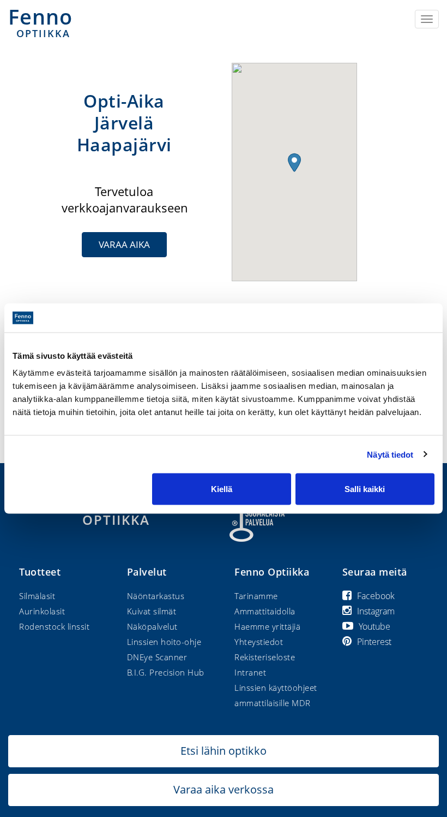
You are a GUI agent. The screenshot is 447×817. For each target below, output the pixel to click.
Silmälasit (37, 595)
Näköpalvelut (152, 626)
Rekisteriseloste (264, 657)
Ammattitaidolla (264, 611)
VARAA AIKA (124, 244)
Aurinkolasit (42, 611)
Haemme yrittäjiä (267, 626)
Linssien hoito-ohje (164, 641)
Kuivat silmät (152, 611)
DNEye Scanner (157, 657)
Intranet (250, 672)
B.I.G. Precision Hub (165, 672)
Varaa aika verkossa (223, 789)
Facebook (376, 596)
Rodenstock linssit (54, 626)
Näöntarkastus (156, 595)
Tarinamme (256, 595)
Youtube (374, 626)
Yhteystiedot (258, 641)
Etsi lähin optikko (223, 750)
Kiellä (221, 489)
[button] (294, 162)
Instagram (376, 611)
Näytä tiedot (390, 454)
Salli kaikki (365, 489)
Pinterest (374, 642)
